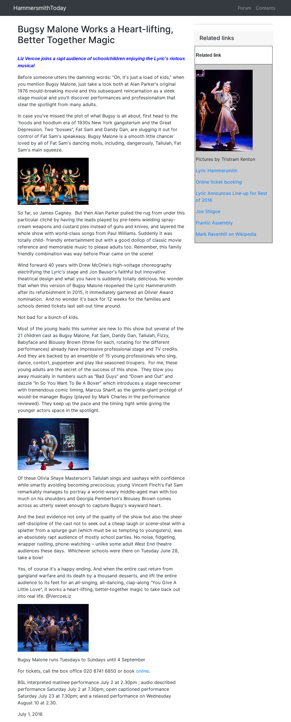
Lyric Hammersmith (216, 170)
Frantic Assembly (214, 223)
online (142, 671)
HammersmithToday (39, 8)
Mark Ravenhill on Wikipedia (226, 234)
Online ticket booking (219, 182)
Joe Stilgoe (208, 211)
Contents (265, 8)
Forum (244, 8)
